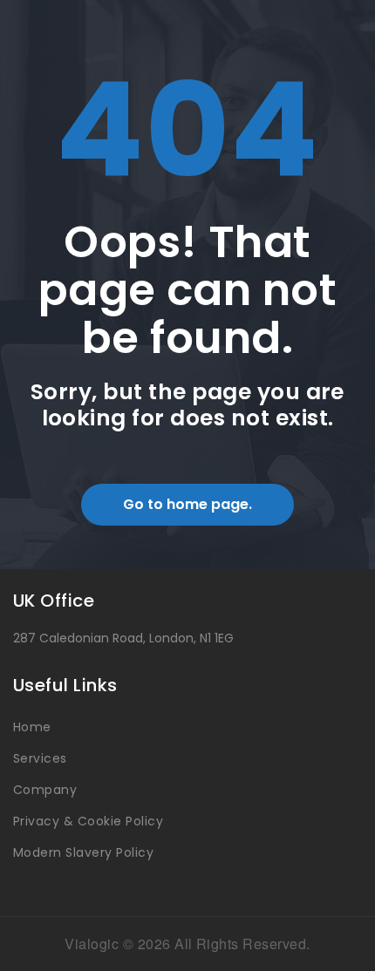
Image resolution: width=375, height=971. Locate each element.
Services (40, 758)
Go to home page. (187, 504)
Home (32, 727)
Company (45, 789)
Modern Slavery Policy (83, 852)
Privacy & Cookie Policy (88, 821)
